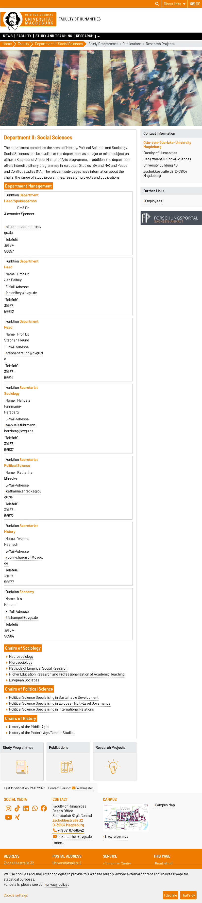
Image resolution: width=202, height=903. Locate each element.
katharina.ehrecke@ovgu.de (22, 494)
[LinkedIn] (26, 808)
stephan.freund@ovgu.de (23, 356)
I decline (170, 895)
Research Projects (160, 44)
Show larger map (116, 836)
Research (85, 36)
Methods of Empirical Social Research (38, 668)
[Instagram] (8, 808)
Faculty (24, 36)
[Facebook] (43, 808)
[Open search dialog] (157, 4)
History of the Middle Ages (29, 727)
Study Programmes (103, 44)
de (197, 4)
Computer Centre (117, 863)
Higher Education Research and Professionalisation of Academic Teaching (67, 674)
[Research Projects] (114, 767)
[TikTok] (17, 808)
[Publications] (68, 767)
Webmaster (84, 788)
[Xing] (17, 817)
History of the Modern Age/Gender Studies (41, 733)
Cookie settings (16, 895)
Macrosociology (21, 656)
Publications (132, 44)
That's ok (188, 895)
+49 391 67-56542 (71, 830)
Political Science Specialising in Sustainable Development (54, 697)
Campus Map (165, 805)
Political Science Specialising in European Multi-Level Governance (60, 703)
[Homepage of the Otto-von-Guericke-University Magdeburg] (28, 21)
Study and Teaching (53, 36)
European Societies (24, 680)
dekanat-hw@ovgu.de (75, 836)
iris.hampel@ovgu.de (22, 618)
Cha (8, 689)
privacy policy (56, 884)
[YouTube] (8, 817)
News (8, 36)
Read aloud (163, 863)
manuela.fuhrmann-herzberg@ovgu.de (20, 428)
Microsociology (20, 662)
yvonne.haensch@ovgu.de (23, 560)
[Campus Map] (126, 830)
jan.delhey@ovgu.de (21, 293)
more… (59, 843)
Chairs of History (20, 718)
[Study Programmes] (21, 767)
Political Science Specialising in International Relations (51, 709)
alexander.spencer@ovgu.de (22, 230)
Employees (153, 201)
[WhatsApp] (35, 808)
